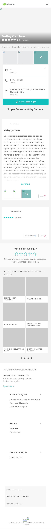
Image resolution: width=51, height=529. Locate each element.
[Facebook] (21, 513)
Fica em (13, 423)
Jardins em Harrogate (19, 403)
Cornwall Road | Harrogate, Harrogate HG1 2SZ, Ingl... (27, 90)
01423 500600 (16, 80)
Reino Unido (15, 432)
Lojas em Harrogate (18, 406)
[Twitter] (25, 513)
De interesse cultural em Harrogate (25, 399)
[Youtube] (32, 513)
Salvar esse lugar (27, 102)
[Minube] (9, 4)
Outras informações (18, 452)
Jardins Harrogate (11, 381)
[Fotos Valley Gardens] (25, 26)
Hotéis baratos (16, 457)
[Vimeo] (28, 513)
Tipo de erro (8, 386)
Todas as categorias (18, 394)
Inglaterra (14, 428)
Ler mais (25, 184)
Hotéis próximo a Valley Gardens (18, 378)
